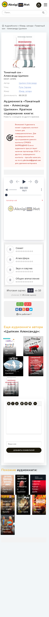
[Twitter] (30, 309)
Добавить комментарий (23, 450)
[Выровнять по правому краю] (30, 403)
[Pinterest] (27, 309)
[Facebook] (20, 309)
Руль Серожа (25, 87)
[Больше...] (35, 403)
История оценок (28, 295)
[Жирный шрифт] (9, 403)
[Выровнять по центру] (26, 403)
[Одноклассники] (23, 309)
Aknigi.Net (19, 5)
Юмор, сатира (10, 79)
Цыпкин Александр (28, 83)
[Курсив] (13, 403)
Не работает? (25, 314)
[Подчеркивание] (17, 403)
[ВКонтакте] (16, 309)
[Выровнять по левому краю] (22, 403)
